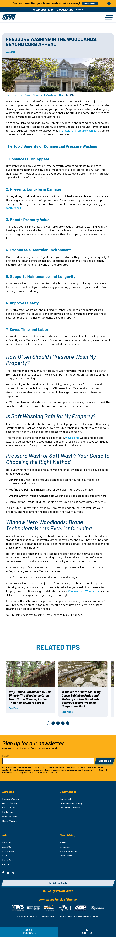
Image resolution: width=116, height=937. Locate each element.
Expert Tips (7, 860)
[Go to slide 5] (67, 723)
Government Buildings (70, 807)
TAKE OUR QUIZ (90, 3)
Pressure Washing (10, 799)
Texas (27, 95)
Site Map (95, 916)
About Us (6, 847)
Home (9, 95)
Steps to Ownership (69, 851)
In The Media (8, 851)
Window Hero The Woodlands (44, 95)
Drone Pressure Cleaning (71, 803)
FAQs (4, 855)
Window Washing (10, 816)
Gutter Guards (8, 807)
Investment (65, 847)
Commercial (65, 799)
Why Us (63, 842)
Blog (61, 95)
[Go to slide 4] (63, 723)
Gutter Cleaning (9, 803)
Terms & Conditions (67, 916)
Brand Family (66, 855)
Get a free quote (29, 932)
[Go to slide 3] (58, 723)
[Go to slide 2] (53, 723)
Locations (18, 95)
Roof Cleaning (8, 812)
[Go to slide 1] (48, 723)
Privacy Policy (83, 916)
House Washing (9, 821)
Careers (5, 864)
